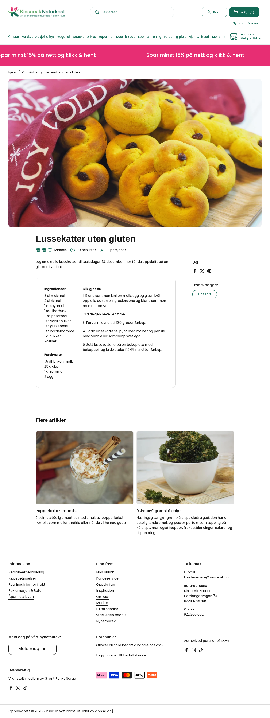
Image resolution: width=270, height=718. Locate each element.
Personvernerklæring (26, 572)
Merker (102, 602)
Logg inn (103, 655)
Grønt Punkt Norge (60, 678)
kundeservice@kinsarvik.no (206, 577)
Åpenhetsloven (21, 596)
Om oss (102, 596)
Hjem (12, 72)
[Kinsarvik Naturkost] (36, 12)
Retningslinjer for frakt (26, 584)
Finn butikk (105, 572)
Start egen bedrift (111, 615)
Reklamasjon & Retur (25, 590)
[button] (244, 12)
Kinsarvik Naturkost (59, 711)
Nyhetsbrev (106, 621)
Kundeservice (107, 578)
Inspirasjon (105, 590)
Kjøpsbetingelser (22, 578)
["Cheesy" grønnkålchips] (185, 467)
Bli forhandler (107, 608)
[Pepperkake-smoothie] (85, 467)
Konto (218, 12)
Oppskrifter (30, 72)
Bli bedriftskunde (132, 655)
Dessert (204, 294)
